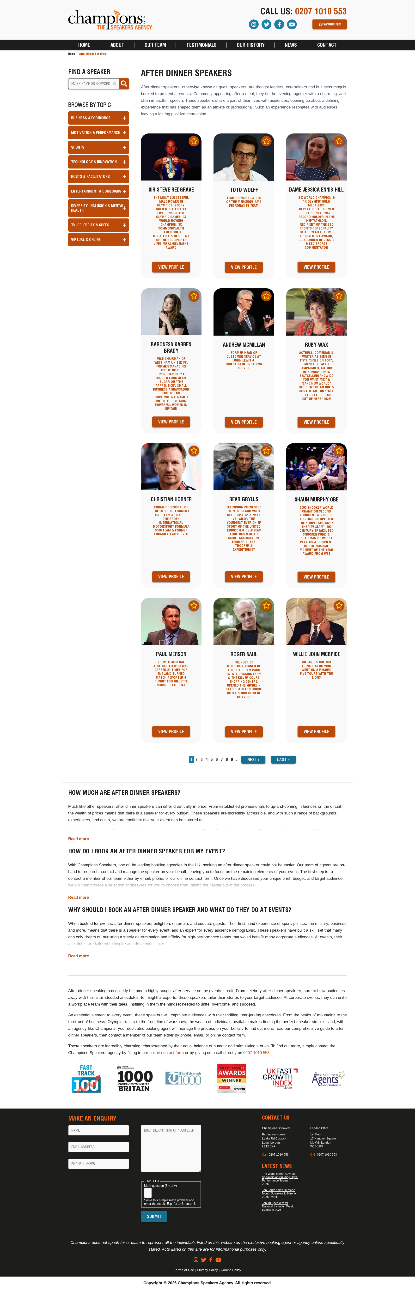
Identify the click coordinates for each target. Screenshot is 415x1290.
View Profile (171, 267)
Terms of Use (184, 1270)
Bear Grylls (243, 499)
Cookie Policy (231, 1270)
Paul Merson (171, 654)
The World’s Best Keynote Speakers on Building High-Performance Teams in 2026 (280, 1179)
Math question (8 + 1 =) (160, 1186)
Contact (327, 45)
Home (84, 45)
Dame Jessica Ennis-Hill (316, 190)
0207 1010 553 (321, 11)
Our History (251, 45)
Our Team (155, 45)
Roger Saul (244, 654)
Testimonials (201, 45)
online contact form (166, 1052)
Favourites (331, 24)
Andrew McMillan (244, 345)
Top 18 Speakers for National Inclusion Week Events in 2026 (278, 1206)
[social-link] (196, 1260)
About (117, 45)
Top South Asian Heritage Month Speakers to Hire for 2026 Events (279, 1193)
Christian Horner (171, 499)
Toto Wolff (244, 190)
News (291, 45)
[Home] (110, 20)
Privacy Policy (207, 1270)
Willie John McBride (316, 654)
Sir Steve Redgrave (171, 190)
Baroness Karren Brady (171, 347)
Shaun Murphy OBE (316, 499)
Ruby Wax (316, 345)
